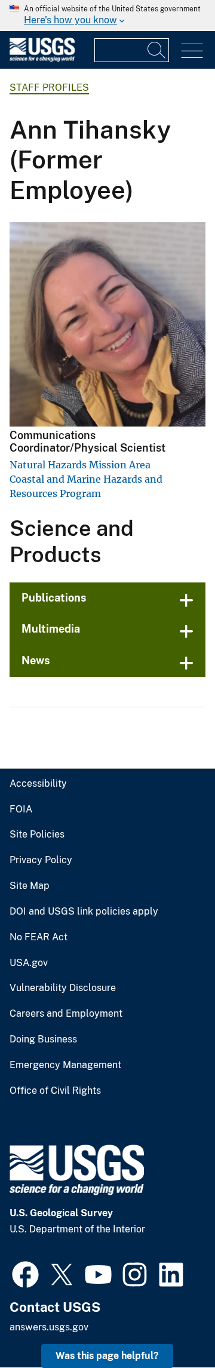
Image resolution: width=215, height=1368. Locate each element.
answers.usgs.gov (49, 1327)
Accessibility (38, 783)
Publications (54, 597)
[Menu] (192, 51)
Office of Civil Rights (55, 1090)
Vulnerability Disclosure (63, 988)
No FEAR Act (38, 937)
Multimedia (51, 628)
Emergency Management (65, 1065)
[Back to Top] (171, 1324)
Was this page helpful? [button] (107, 1355)
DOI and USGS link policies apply (84, 911)
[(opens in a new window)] (25, 1273)
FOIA (21, 809)
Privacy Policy (41, 860)
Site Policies (37, 834)
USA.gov (29, 963)
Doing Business (43, 1039)
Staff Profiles (49, 87)
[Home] (42, 59)
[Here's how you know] (107, 15)
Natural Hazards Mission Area (80, 465)
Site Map (30, 886)
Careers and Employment (66, 1013)
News (36, 660)
